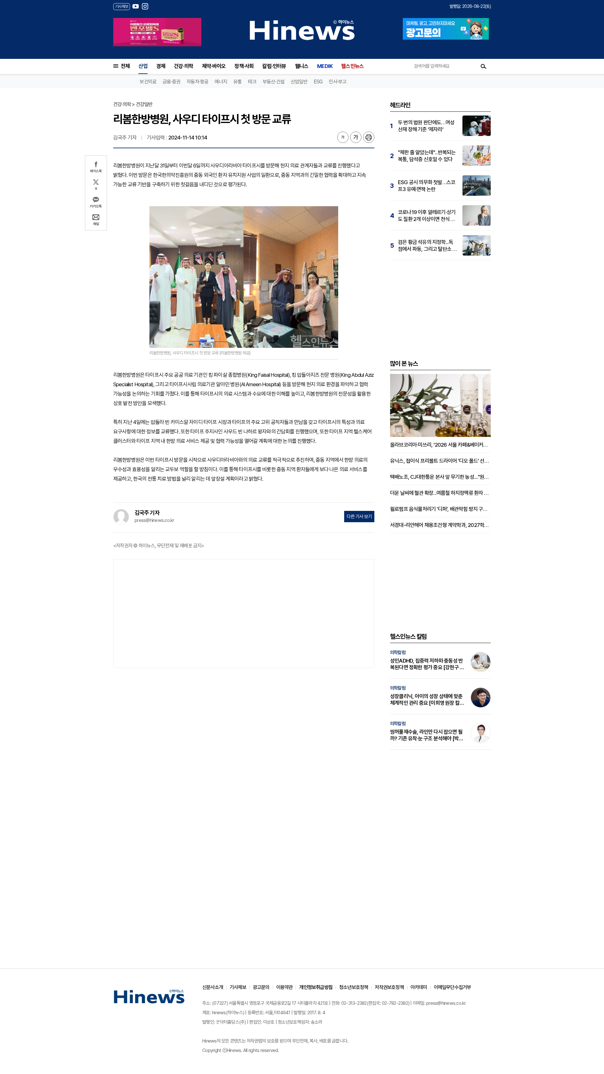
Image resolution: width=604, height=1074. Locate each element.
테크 (252, 82)
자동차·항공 (197, 82)
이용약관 (284, 987)
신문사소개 (212, 987)
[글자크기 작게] (343, 137)
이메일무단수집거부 (452, 987)
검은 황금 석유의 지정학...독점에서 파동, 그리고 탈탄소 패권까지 (427, 245)
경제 (160, 66)
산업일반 (299, 82)
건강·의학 (183, 66)
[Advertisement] (244, 613)
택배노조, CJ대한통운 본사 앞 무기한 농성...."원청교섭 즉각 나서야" (440, 477)
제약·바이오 (214, 66)
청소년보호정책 (353, 987)
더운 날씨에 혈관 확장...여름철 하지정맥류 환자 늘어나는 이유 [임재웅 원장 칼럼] (440, 493)
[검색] (483, 66)
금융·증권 (171, 82)
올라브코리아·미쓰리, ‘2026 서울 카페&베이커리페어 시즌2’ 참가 (440, 445)
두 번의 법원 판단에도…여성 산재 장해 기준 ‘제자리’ (426, 126)
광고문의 (261, 987)
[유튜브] (135, 6)
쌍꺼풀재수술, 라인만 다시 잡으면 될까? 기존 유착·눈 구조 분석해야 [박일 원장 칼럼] (426, 735)
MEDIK (325, 66)
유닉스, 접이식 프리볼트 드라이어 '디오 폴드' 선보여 (440, 461)
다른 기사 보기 (359, 516)
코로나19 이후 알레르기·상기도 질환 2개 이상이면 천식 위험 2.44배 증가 (427, 216)
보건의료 (148, 82)
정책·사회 (244, 66)
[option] (157, 32)
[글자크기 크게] (355, 137)
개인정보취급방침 (316, 987)
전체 (125, 66)
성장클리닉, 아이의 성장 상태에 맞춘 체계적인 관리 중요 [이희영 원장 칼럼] (426, 699)
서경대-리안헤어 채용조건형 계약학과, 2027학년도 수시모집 (440, 525)
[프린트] (368, 137)
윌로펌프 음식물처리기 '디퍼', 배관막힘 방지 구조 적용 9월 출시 (440, 509)
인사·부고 (337, 82)
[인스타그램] (145, 6)
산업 (142, 66)
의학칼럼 (397, 652)
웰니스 (302, 66)
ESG (318, 82)
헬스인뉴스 (352, 66)
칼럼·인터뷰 (274, 66)
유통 (237, 82)
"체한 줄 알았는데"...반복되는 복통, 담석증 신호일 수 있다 (427, 155)
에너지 (221, 82)
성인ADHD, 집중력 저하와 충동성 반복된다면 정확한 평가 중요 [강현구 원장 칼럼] (427, 664)
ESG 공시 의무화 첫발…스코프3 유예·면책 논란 (426, 185)
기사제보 (238, 987)
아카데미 (419, 987)
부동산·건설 (273, 82)
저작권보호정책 (389, 987)
